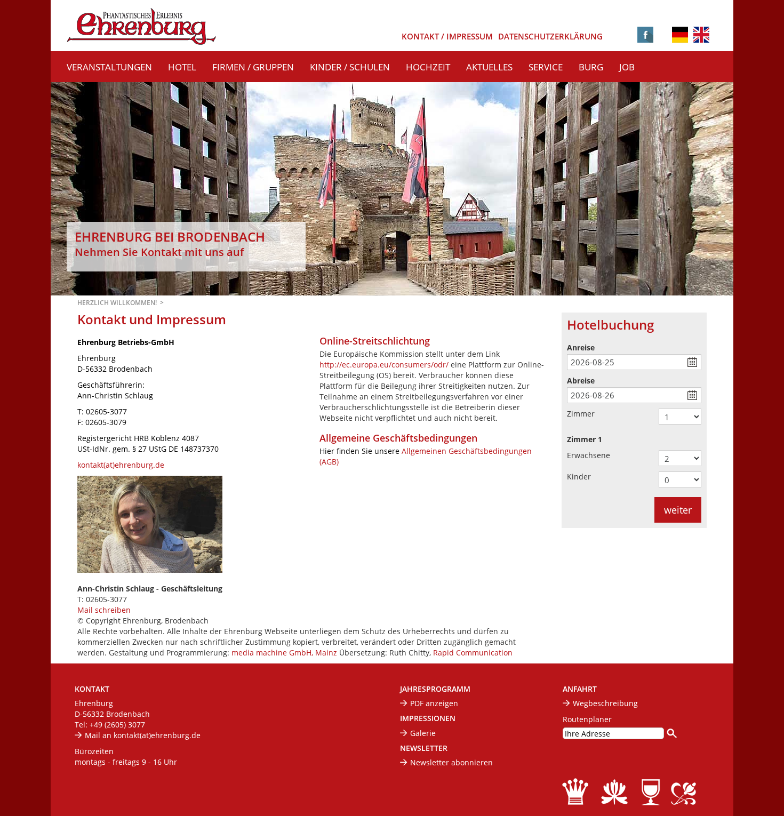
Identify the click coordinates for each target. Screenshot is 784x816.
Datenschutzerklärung (550, 36)
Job (627, 67)
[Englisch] (701, 34)
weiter (678, 509)
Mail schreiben (104, 610)
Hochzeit (428, 67)
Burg (591, 67)
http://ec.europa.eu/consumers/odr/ (385, 364)
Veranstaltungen (109, 67)
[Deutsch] (680, 35)
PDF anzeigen (434, 703)
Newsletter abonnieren (451, 762)
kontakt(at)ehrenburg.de (120, 465)
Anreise (581, 347)
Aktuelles (489, 67)
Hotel (182, 67)
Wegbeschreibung (605, 703)
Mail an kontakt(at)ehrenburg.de (143, 735)
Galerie (423, 733)
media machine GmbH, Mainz (284, 652)
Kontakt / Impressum (447, 36)
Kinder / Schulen (350, 67)
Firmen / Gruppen (253, 67)
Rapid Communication (473, 652)
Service (546, 67)
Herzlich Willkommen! (117, 302)
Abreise (581, 380)
